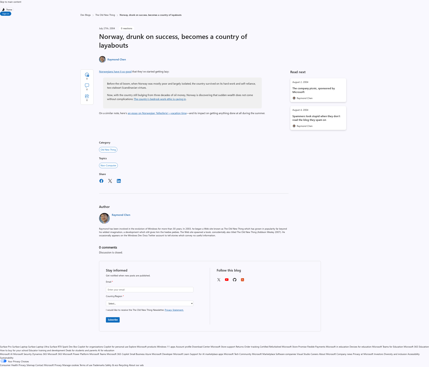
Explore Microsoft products (142, 346)
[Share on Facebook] (101, 181)
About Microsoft (327, 354)
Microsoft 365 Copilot (118, 354)
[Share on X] (110, 181)
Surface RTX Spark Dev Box (63, 346)
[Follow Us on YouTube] (227, 280)
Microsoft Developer (162, 354)
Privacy (58, 365)
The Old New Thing (105, 14)
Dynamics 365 (39, 354)
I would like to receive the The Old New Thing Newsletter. (145, 309)
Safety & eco (111, 365)
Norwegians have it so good (115, 71)
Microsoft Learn (181, 354)
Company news (344, 354)
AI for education (106, 350)
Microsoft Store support (223, 346)
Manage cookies (70, 365)
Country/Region (115, 296)
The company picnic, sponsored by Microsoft (313, 90)
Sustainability (6, 357)
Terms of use (86, 365)
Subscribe (113, 319)
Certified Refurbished (270, 346)
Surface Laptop (19, 346)
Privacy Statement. (174, 309)
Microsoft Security (22, 354)
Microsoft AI (6, 354)
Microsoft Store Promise (294, 346)
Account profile (183, 346)
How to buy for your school (14, 350)
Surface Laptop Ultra (38, 346)
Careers (314, 354)
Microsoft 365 (55, 354)
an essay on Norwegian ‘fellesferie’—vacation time (157, 113)
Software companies (286, 354)
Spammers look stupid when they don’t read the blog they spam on (316, 117)
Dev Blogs (85, 14)
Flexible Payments (316, 346)
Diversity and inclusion (395, 354)
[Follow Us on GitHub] (234, 280)
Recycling (123, 365)
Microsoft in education (337, 346)
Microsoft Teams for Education (387, 346)
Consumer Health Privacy (13, 365)
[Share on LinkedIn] (118, 181)
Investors (378, 354)
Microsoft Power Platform (76, 354)
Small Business (137, 354)
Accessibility (414, 354)
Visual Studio (303, 354)
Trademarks (99, 365)
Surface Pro (6, 346)
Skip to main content (10, 1)
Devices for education (361, 346)
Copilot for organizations (90, 346)
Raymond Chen (116, 59)
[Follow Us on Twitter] (219, 280)
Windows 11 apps (166, 346)
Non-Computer (108, 165)
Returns (240, 346)
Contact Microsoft (44, 365)
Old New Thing (108, 149)
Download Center (201, 346)
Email (109, 281)
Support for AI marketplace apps (206, 354)
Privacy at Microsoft (363, 354)
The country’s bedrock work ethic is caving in (160, 99)
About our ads (136, 365)
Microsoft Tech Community (237, 354)
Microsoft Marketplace (263, 354)
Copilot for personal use (116, 346)
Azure (148, 354)
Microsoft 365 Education (416, 346)
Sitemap (30, 365)
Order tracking (251, 346)
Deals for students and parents (81, 350)
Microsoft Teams (97, 354)
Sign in (5, 13)
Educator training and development (47, 350)
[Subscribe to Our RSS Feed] (242, 280)
